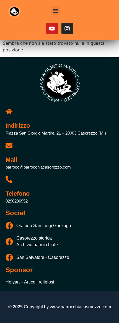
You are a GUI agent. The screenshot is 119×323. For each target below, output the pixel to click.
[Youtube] (52, 28)
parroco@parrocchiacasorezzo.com (38, 167)
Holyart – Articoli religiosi (30, 282)
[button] (55, 10)
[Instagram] (67, 28)
